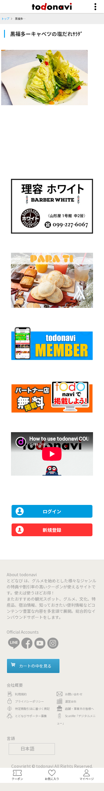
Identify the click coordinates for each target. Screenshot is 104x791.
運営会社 (71, 701)
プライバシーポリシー (29, 701)
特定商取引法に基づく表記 (32, 708)
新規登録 (52, 529)
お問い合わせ (73, 694)
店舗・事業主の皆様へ (79, 708)
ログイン (52, 511)
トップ (5, 19)
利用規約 (21, 694)
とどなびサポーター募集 (31, 716)
